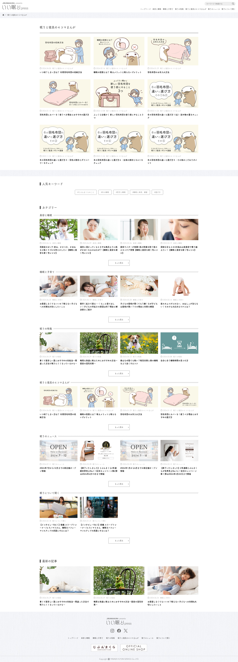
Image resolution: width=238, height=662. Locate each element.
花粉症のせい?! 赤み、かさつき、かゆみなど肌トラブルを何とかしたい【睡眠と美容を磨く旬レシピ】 (58, 250)
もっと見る (119, 263)
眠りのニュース (214, 9)
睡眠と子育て (168, 9)
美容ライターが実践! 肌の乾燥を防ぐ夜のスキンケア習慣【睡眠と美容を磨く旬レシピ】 (139, 250)
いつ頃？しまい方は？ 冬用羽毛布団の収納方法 (61, 72)
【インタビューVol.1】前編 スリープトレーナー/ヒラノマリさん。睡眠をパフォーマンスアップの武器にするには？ (98, 528)
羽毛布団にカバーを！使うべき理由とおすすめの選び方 (64, 115)
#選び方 (157, 192)
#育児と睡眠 (121, 192)
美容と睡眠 (156, 9)
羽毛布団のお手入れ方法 (158, 72)
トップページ (145, 9)
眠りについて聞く (229, 9)
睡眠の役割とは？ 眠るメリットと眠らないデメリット (118, 72)
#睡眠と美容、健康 (140, 192)
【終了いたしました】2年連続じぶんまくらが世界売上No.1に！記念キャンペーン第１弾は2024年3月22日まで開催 (179, 471)
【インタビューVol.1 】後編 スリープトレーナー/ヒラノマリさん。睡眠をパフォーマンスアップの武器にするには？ (58, 528)
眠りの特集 (179, 9)
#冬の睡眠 (105, 192)
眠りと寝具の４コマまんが (195, 9)
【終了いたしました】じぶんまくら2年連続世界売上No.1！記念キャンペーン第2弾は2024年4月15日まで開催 (98, 471)
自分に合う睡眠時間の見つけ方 (174, 361)
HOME (3, 15)
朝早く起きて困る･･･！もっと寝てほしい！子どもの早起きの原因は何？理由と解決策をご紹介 (99, 307)
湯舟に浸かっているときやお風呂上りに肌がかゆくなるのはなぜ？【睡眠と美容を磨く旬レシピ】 (99, 250)
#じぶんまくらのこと (85, 192)
